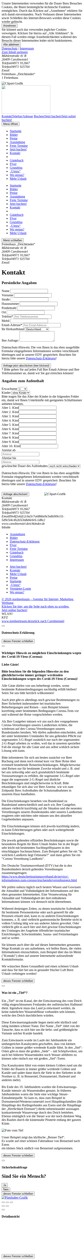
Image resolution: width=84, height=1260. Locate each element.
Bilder (14, 134)
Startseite (15, 131)
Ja (4, 1185)
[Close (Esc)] (3, 1202)
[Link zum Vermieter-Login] (15, 1197)
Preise (14, 138)
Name (5, 291)
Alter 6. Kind (10, 429)
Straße (6, 299)
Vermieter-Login (20, 588)
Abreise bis (9, 458)
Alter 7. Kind (10, 433)
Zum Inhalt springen (15, 52)
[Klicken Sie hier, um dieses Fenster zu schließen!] (3, 625)
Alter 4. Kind (10, 420)
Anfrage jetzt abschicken (26, 365)
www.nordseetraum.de (16, 621)
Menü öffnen (10, 123)
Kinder (6, 392)
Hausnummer (10, 303)
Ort (4, 312)
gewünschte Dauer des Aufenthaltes (25, 466)
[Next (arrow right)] (7, 1206)
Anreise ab (8, 450)
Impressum (27, 48)
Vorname (7, 295)
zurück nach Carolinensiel (47, 621)
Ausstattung (17, 142)
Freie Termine (19, 145)
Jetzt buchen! (18, 149)
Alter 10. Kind (11, 446)
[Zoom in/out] (11, 1202)
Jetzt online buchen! (14, 610)
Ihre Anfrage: (10, 340)
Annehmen (9, 25)
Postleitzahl (9, 308)
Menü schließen (12, 240)
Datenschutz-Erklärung (41, 358)
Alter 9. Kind (10, 441)
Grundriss (16, 167)
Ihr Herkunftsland (13, 329)
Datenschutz (10, 48)
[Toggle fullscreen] (7, 1202)
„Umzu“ (15, 171)
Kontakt (15, 153)
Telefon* (7, 316)
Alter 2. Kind (10, 412)
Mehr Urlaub (18, 178)
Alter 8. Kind (10, 437)
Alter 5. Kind (10, 424)
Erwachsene (9, 388)
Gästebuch (16, 160)
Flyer (13, 164)
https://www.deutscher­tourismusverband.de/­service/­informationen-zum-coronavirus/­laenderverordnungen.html (39, 878)
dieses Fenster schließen (18, 641)
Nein (6, 1189)
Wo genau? (17, 175)
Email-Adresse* (12, 325)
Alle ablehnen (11, 44)
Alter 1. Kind (10, 407)
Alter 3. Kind (10, 416)
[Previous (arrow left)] (3, 1206)
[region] (42, 52)
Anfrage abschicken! (15, 494)
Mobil (5, 320)
